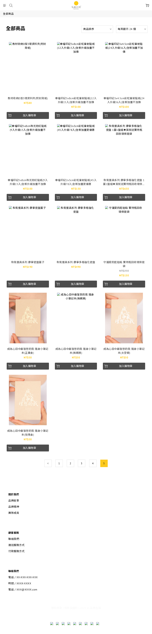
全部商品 (8, 13)
